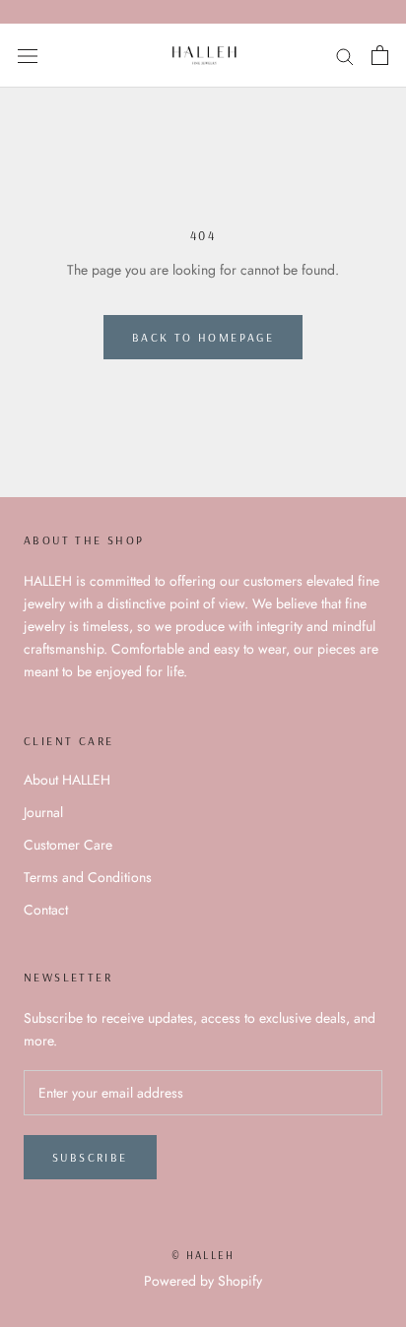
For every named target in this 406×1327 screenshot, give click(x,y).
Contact (46, 909)
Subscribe (90, 1157)
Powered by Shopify (203, 1281)
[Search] (345, 55)
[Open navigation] (27, 55)
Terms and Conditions (88, 877)
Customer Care (68, 844)
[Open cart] (380, 55)
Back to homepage (203, 337)
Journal (43, 812)
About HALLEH (67, 780)
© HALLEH (203, 1255)
